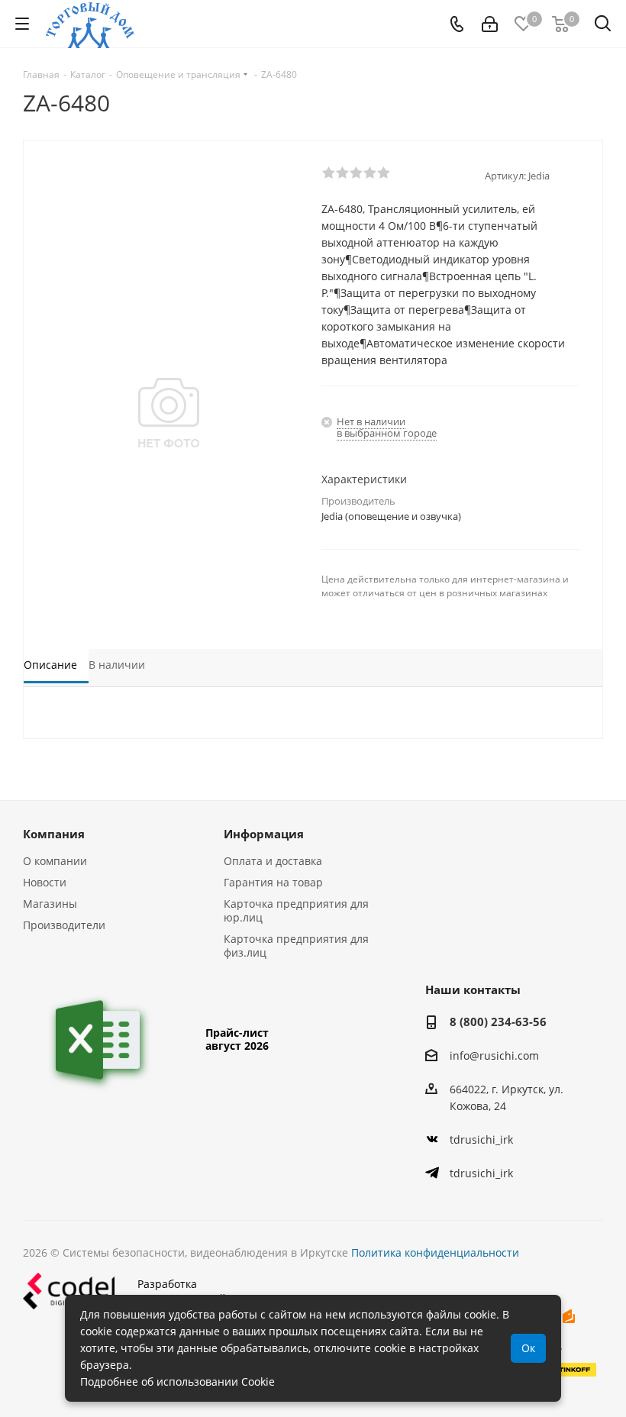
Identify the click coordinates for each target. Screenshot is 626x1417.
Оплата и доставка (273, 861)
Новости (44, 882)
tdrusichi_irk (481, 1139)
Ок (528, 1348)
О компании (55, 861)
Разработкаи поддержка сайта (187, 1291)
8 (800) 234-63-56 (498, 1021)
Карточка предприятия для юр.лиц (296, 910)
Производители (64, 925)
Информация (264, 833)
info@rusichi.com (494, 1055)
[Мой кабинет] (490, 24)
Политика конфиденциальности (435, 1252)
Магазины (50, 903)
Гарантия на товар (273, 882)
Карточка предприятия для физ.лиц (296, 945)
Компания (54, 833)
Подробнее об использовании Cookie (177, 1381)
